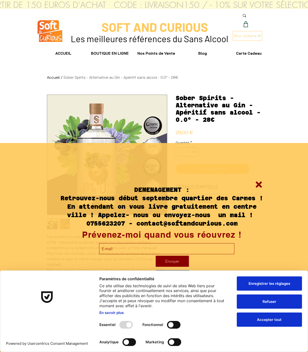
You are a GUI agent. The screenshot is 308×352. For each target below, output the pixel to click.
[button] (259, 184)
